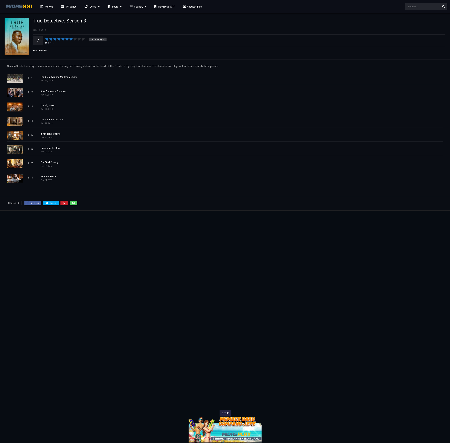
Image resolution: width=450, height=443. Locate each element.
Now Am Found (48, 176)
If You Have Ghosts (50, 133)
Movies (48, 7)
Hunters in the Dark (50, 148)
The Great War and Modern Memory (59, 77)
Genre (92, 7)
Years (114, 7)
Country (138, 7)
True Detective (40, 50)
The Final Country (49, 162)
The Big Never (48, 105)
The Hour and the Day (52, 119)
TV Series (70, 7)
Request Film (194, 7)
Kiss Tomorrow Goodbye (53, 91)
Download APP (166, 7)
